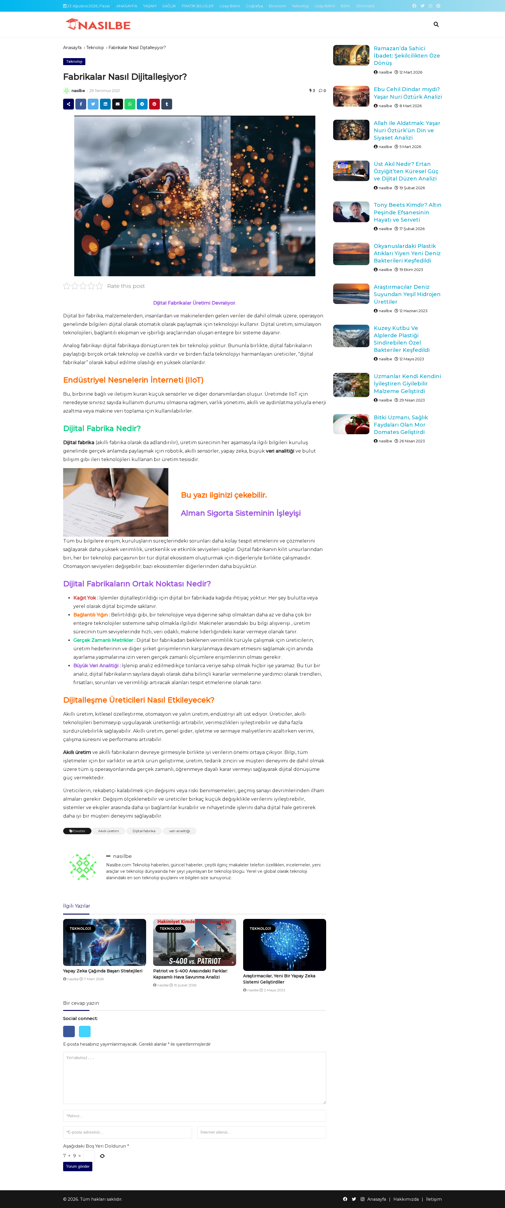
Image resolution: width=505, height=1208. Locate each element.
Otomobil (365, 6)
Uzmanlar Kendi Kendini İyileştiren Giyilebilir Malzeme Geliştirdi (407, 383)
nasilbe (78, 90)
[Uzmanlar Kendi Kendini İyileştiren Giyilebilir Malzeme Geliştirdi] (351, 385)
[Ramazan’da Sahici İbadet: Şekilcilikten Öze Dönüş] (351, 55)
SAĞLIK (169, 6)
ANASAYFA (126, 6)
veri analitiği (179, 831)
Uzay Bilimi (229, 6)
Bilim (345, 6)
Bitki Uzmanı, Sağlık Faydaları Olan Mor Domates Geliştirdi (401, 424)
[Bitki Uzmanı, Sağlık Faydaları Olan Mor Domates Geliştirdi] (351, 424)
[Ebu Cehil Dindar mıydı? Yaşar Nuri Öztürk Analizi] (351, 96)
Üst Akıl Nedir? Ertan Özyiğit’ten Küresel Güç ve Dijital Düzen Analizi (406, 171)
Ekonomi (277, 6)
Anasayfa (72, 47)
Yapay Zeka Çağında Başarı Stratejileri (102, 971)
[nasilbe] (66, 90)
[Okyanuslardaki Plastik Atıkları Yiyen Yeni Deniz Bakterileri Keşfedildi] (351, 254)
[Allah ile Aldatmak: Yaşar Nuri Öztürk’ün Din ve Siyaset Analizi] (351, 130)
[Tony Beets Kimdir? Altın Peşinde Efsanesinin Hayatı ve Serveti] (351, 211)
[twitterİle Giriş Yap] (86, 1038)
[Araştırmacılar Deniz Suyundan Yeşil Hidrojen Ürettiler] (351, 294)
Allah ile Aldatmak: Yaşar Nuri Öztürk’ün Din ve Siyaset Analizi (407, 130)
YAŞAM (149, 6)
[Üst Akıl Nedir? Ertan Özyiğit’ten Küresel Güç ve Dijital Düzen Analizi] (351, 171)
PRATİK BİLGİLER (198, 6)
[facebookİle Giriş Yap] (71, 1038)
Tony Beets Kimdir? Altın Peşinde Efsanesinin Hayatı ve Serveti (408, 212)
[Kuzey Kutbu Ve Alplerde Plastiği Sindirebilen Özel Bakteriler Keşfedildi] (351, 336)
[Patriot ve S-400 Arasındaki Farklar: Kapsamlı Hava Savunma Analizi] (194, 942)
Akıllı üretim (108, 831)
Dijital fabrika (144, 831)
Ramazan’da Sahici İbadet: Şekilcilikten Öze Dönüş (407, 55)
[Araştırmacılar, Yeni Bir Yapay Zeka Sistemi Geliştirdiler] (284, 945)
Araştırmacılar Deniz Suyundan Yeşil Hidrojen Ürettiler (407, 294)
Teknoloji (300, 6)
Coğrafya (254, 6)
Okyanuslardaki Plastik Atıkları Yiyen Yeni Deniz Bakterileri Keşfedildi (407, 253)
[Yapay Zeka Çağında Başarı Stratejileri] (104, 942)
